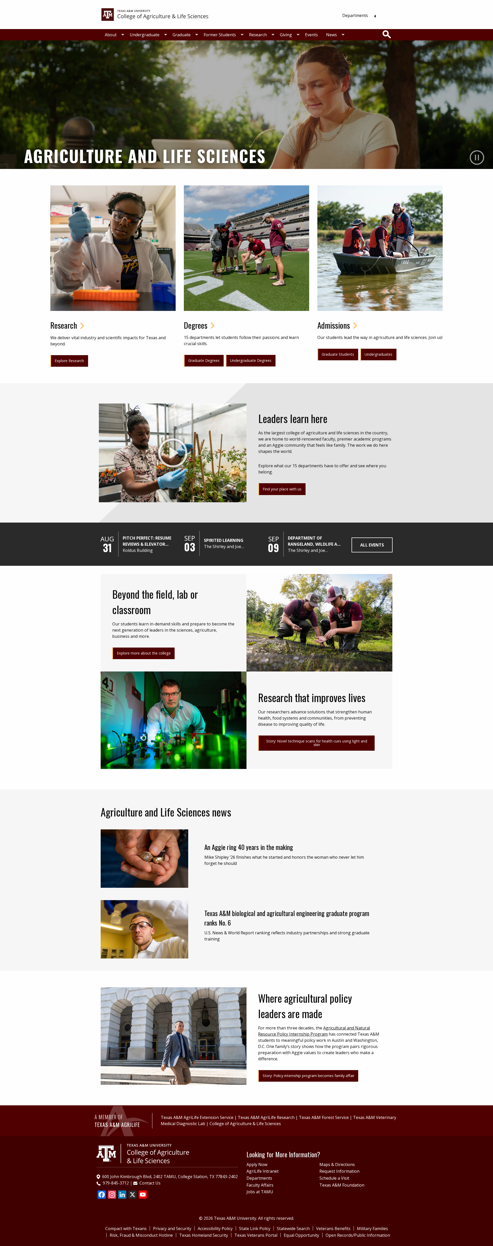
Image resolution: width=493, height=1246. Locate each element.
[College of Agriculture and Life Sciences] (143, 1153)
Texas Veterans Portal (255, 1235)
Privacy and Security (172, 1228)
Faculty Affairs (259, 1185)
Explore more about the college (144, 653)
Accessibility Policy (215, 1228)
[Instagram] (112, 1195)
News (331, 35)
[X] (132, 1195)
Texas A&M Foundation (341, 1185)
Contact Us (149, 1183)
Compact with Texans (126, 1228)
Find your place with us (282, 489)
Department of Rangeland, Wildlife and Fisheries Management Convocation (315, 541)
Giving (286, 35)
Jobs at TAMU (259, 1192)
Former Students (220, 35)
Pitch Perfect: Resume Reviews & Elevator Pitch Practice (147, 541)
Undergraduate (144, 35)
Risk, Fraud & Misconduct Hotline (141, 1235)
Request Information (339, 1171)
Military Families (372, 1228)
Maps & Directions (337, 1164)
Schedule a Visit (334, 1178)
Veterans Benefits (333, 1228)
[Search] (386, 34)
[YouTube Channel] (143, 1195)
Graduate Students (338, 354)
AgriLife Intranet (262, 1171)
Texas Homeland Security (203, 1235)
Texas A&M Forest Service (324, 1117)
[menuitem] (357, 15)
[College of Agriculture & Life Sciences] (154, 14)
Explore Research (69, 360)
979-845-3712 (116, 1183)
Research (258, 35)
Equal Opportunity (301, 1235)
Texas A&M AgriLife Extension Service (197, 1117)
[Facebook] (102, 1195)
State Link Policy (254, 1228)
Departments (355, 15)
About (111, 35)
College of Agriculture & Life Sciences (245, 1123)
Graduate (182, 35)
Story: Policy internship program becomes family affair (308, 1075)
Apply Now (256, 1164)
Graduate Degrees (204, 360)
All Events (372, 545)
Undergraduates (378, 354)
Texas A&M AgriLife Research (266, 1117)
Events (311, 35)
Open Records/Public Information (358, 1235)
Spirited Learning (223, 540)
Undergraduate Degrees (250, 360)
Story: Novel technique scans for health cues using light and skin (316, 743)
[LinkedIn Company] (122, 1195)
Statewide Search (293, 1228)
